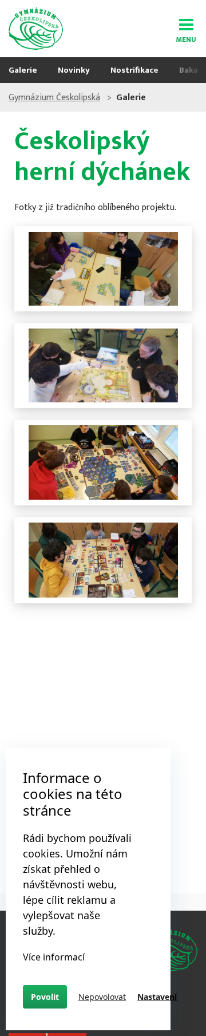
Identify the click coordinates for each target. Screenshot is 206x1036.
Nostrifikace (134, 70)
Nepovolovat (102, 996)
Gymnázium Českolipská (54, 97)
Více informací (54, 957)
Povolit (45, 996)
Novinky (74, 70)
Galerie (23, 70)
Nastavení (157, 996)
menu (186, 37)
